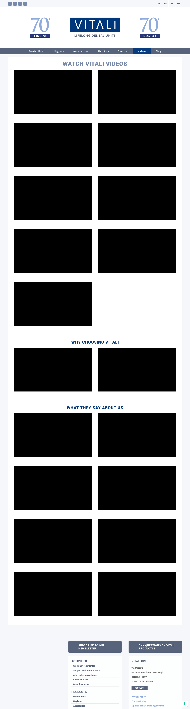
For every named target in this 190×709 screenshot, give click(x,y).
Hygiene (77, 701)
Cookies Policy (139, 701)
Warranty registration (84, 665)
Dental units (79, 696)
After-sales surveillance (85, 675)
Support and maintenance (86, 670)
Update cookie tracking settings (148, 705)
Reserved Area (80, 679)
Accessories (79, 705)
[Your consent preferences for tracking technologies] (185, 704)
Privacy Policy (139, 696)
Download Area (81, 684)
